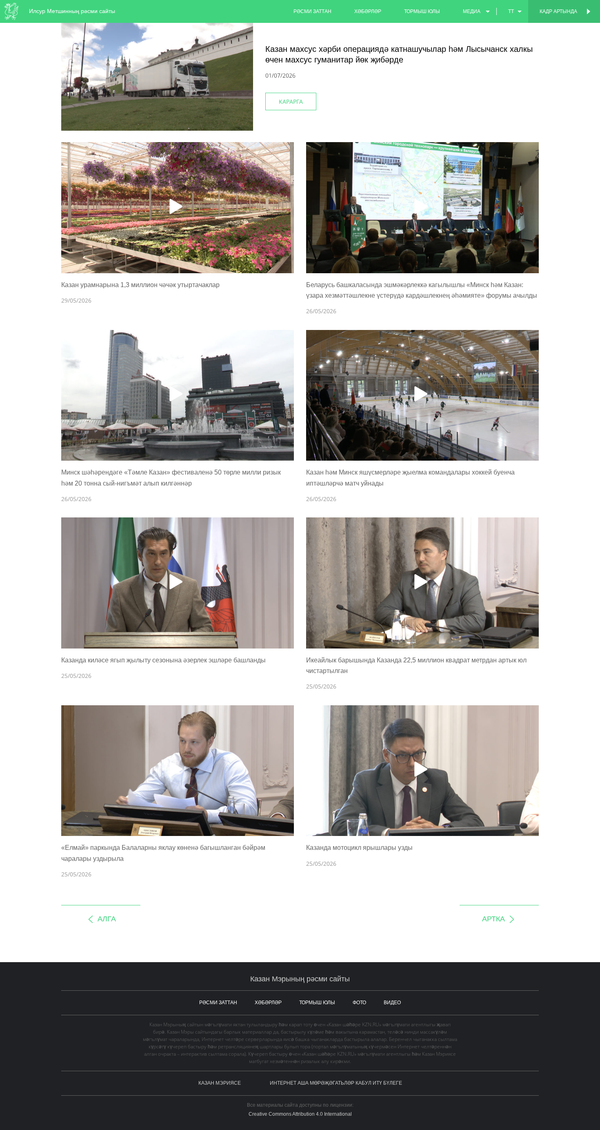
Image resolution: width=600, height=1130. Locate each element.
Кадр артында (558, 11)
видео (392, 1002)
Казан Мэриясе (219, 1083)
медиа (471, 11)
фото (359, 1002)
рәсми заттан (312, 11)
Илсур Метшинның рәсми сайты (72, 11)
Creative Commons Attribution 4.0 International (300, 1114)
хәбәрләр (367, 11)
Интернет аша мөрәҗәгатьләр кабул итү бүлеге (336, 1083)
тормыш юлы (422, 11)
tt (511, 11)
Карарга (291, 101)
